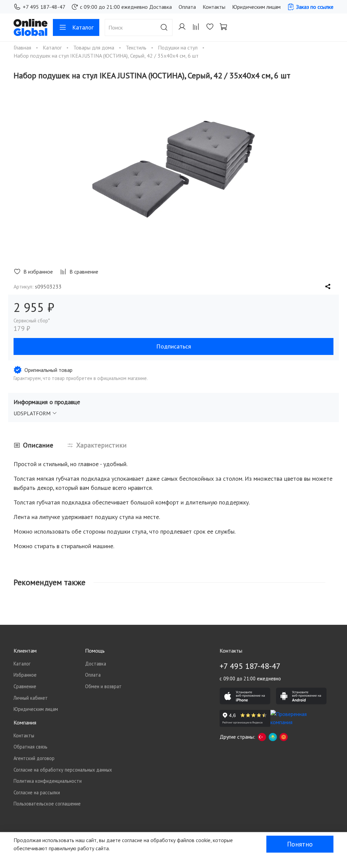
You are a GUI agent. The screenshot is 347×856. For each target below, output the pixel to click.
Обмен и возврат (103, 686)
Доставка (160, 6)
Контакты (214, 6)
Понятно (300, 844)
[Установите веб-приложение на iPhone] (245, 696)
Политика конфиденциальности (48, 781)
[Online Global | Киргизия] (284, 736)
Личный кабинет (31, 698)
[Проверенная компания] (295, 718)
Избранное (25, 675)
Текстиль (137, 47)
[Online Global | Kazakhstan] (273, 736)
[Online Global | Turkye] (262, 736)
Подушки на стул (178, 47)
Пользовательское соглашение (47, 803)
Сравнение (25, 686)
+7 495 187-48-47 (44, 6)
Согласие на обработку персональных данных (63, 770)
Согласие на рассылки (37, 792)
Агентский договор (34, 758)
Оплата (187, 6)
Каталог (83, 27)
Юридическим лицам (256, 6)
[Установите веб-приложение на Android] (301, 696)
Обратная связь (30, 746)
